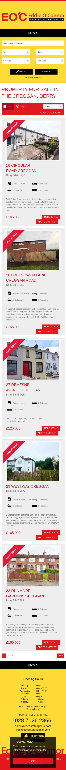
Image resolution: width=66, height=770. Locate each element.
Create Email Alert (50, 113)
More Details (51, 217)
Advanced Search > (33, 78)
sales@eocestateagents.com (33, 726)
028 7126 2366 (33, 720)
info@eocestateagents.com (33, 729)
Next (61, 655)
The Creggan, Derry (13, 43)
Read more (19, 754)
